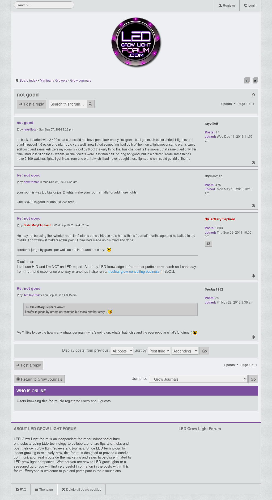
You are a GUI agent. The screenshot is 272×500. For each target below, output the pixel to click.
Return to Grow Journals (41, 379)
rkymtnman (32, 181)
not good (28, 94)
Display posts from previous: (86, 350)
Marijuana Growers (53, 80)
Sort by (141, 350)
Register (228, 5)
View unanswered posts (247, 80)
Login (252, 5)
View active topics (255, 80)
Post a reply (33, 104)
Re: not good (29, 175)
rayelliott (30, 129)
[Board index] (136, 42)
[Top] (253, 163)
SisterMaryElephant (37, 225)
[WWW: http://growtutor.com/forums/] (208, 244)
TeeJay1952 (32, 295)
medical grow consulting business (134, 271)
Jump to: (139, 378)
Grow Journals (80, 80)
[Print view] (253, 94)
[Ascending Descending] (191, 351)
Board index (28, 80)
